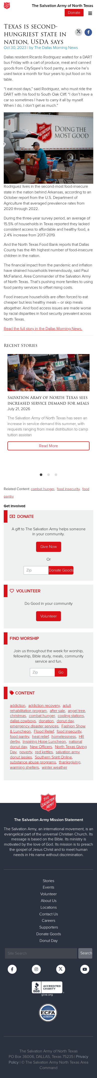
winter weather (54, 767)
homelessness (63, 736)
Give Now (48, 546)
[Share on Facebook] (88, 32)
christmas (18, 715)
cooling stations (71, 715)
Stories (48, 880)
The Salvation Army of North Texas (62, 5)
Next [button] (16, 411)
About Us (48, 900)
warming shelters (24, 767)
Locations (49, 907)
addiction (17, 705)
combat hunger (42, 489)
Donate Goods (48, 934)
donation (46, 721)
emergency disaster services (34, 726)
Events (48, 887)
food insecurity (68, 489)
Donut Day (49, 940)
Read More (48, 445)
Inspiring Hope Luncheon (44, 741)
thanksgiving (69, 762)
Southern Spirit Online (53, 757)
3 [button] (55, 474)
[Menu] (89, 13)
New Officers (41, 746)
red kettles (44, 752)
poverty (25, 752)
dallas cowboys (23, 721)
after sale (57, 710)
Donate (74, 12)
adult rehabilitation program (40, 708)
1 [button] (41, 474)
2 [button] (48, 474)
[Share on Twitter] (78, 32)
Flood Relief (44, 731)
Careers (48, 920)
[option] (48, 402)
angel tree (76, 710)
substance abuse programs (33, 762)
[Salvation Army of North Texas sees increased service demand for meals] (48, 372)
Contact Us (48, 914)
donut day (65, 721)
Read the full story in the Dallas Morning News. (43, 328)
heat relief (40, 736)
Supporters (48, 927)
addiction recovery (44, 705)
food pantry (19, 736)
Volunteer (48, 616)
